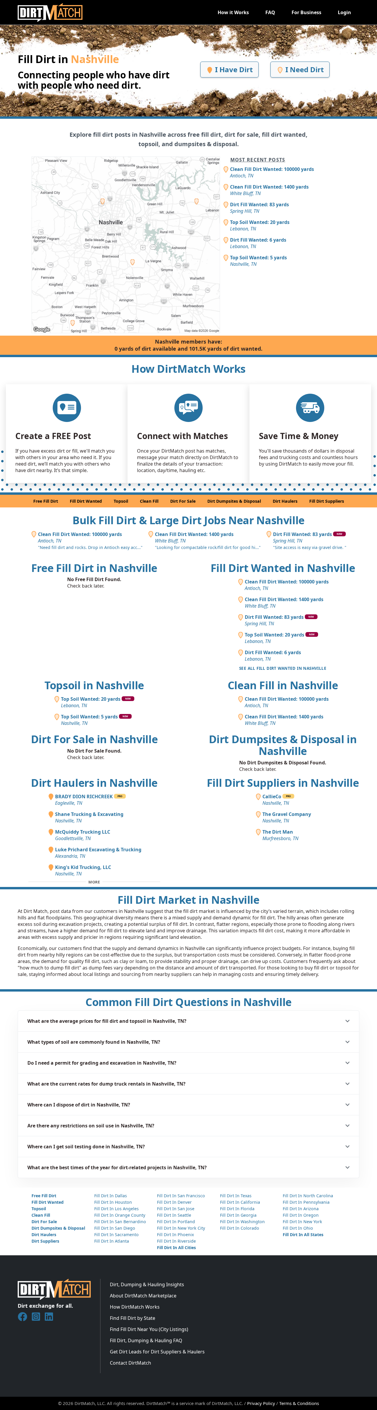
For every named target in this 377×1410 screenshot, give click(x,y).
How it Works (233, 12)
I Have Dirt (233, 69)
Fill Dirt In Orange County (119, 1215)
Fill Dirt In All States (303, 1234)
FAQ (270, 12)
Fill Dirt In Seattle (174, 1215)
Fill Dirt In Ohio (298, 1228)
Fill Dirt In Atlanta (111, 1241)
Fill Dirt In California (240, 1202)
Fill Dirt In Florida (237, 1208)
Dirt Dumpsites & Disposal (234, 501)
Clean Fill (149, 501)
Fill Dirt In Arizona (301, 1208)
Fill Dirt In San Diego (114, 1228)
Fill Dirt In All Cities (176, 1247)
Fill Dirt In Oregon (301, 1215)
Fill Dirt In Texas (236, 1195)
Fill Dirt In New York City (181, 1228)
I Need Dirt (304, 69)
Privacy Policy (261, 1403)
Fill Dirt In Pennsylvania (306, 1202)
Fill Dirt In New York (302, 1221)
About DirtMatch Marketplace (143, 1295)
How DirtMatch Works (135, 1307)
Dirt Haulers (285, 501)
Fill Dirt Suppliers (326, 501)
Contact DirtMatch (130, 1363)
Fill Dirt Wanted (86, 501)
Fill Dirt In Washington (242, 1221)
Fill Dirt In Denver (174, 1202)
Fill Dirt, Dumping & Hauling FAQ (146, 1340)
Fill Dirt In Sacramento (116, 1234)
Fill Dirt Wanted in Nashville (283, 568)
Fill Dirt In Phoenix (175, 1234)
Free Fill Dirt (45, 501)
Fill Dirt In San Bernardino (120, 1221)
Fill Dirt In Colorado (239, 1228)
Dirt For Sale (183, 501)
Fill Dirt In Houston (113, 1202)
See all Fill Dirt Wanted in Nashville (282, 668)
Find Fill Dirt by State (132, 1318)
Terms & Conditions (299, 1403)
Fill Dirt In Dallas (110, 1195)
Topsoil (121, 501)
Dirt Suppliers (45, 1241)
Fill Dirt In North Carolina (308, 1195)
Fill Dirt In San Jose (175, 1208)
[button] (188, 1021)
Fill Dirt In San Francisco (181, 1195)
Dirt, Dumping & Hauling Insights (147, 1284)
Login (344, 12)
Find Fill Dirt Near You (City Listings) (149, 1329)
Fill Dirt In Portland (176, 1221)
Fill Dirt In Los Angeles (116, 1208)
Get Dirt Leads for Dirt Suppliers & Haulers (157, 1351)
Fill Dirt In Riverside (176, 1241)
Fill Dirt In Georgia (238, 1215)
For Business (306, 12)
